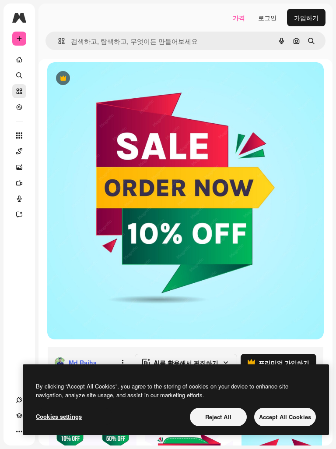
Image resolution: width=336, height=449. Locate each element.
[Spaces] (19, 151)
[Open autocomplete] (58, 41)
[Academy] (19, 416)
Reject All (218, 417)
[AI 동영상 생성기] (19, 183)
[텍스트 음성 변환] (19, 199)
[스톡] (19, 91)
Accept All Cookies (285, 417)
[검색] (19, 75)
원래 (97, 78)
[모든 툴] (19, 135)
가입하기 (306, 17)
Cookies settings (59, 416)
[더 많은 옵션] (122, 362)
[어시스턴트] (19, 214)
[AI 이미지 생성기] (19, 167)
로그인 (267, 17)
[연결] (19, 400)
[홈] (19, 60)
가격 (239, 17)
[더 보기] (19, 431)
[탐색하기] (19, 107)
